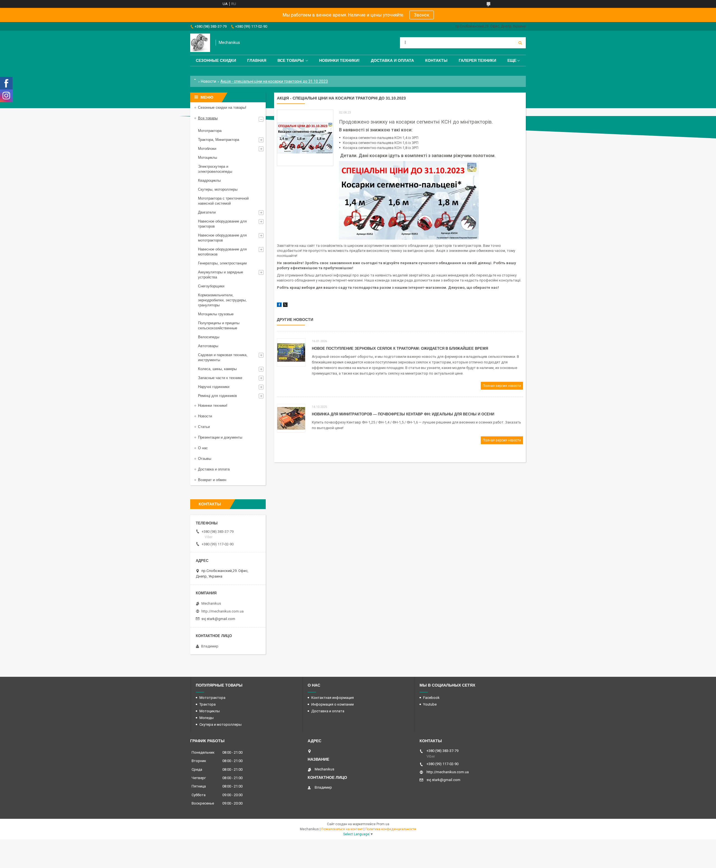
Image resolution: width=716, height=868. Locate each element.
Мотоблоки (207, 148)
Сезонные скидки (216, 60)
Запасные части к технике (220, 378)
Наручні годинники (213, 387)
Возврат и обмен (212, 480)
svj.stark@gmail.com (218, 619)
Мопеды (206, 718)
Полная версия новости (502, 386)
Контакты (436, 60)
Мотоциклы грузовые (216, 314)
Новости (208, 81)
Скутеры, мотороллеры (217, 189)
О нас (203, 448)
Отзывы (204, 459)
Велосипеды (208, 337)
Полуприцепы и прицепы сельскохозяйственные (218, 325)
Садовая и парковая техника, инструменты (223, 357)
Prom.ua (382, 824)
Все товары (290, 60)
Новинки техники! (339, 60)
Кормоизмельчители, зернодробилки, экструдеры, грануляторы (222, 300)
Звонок (421, 15)
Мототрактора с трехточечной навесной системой (223, 200)
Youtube (430, 704)
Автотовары (208, 346)
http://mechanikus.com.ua (222, 611)
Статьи (204, 427)
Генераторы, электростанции (222, 263)
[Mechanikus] (200, 43)
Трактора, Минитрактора (218, 140)
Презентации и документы (220, 437)
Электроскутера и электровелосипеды (215, 169)
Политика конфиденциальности (390, 829)
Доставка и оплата (392, 60)
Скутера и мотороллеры (220, 724)
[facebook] (279, 306)
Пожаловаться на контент (342, 829)
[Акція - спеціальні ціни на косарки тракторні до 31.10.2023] (305, 138)
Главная (256, 60)
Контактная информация (332, 698)
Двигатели (207, 212)
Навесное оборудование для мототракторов (222, 237)
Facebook (431, 698)
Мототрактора (210, 131)
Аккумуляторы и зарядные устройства (220, 274)
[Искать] (520, 42)
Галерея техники (477, 60)
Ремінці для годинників (217, 396)
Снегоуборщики (211, 286)
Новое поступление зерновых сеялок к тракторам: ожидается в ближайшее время (400, 348)
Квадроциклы (209, 180)
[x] (285, 306)
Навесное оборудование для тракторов (222, 223)
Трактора (207, 704)
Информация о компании (332, 704)
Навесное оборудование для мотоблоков (222, 251)
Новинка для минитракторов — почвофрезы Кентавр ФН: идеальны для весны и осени (403, 414)
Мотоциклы (207, 157)
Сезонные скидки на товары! (222, 107)
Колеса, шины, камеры (217, 369)
